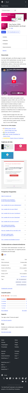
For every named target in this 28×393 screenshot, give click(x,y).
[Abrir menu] (26, 2)
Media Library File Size (10, 128)
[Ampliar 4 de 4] (25, 161)
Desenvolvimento (7, 47)
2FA (17, 279)
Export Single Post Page (11, 130)
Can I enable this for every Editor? (9, 209)
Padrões (17, 347)
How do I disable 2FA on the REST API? (11, 230)
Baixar (3, 32)
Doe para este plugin (6, 332)
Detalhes (5, 37)
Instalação (5, 43)
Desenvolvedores (5, 355)
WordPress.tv (5, 358)
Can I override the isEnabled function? (10, 239)
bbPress (4, 367)
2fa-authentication (22, 279)
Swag (17, 358)
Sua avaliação (4, 310)
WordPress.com (5, 362)
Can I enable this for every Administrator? (11, 205)
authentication (18, 282)
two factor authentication (21, 284)
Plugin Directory (4, 5)
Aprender (3, 351)
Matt (3, 364)
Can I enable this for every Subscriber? (10, 217)
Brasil (5, 375)
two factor (24, 282)
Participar (17, 351)
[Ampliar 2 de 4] (25, 145)
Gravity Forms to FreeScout (16, 138)
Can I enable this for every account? (10, 221)
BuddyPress (4, 369)
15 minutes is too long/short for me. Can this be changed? (8, 200)
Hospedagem (4, 344)
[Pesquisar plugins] (15, 10)
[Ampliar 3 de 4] (11, 153)
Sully (12, 28)
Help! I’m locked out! (6, 196)
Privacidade (4, 347)
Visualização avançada (6, 288)
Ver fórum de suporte (6, 320)
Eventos (17, 353)
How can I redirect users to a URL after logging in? (7, 235)
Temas (16, 342)
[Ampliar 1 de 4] (11, 145)
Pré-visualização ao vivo (13, 32)
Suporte (4, 50)
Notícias (3, 342)
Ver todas (24, 310)
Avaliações (5, 40)
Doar (16, 355)
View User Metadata (10, 132)
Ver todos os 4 (24, 276)
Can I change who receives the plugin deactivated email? (8, 226)
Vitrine (16, 340)
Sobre (2, 340)
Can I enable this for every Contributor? (10, 213)
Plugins (16, 344)
